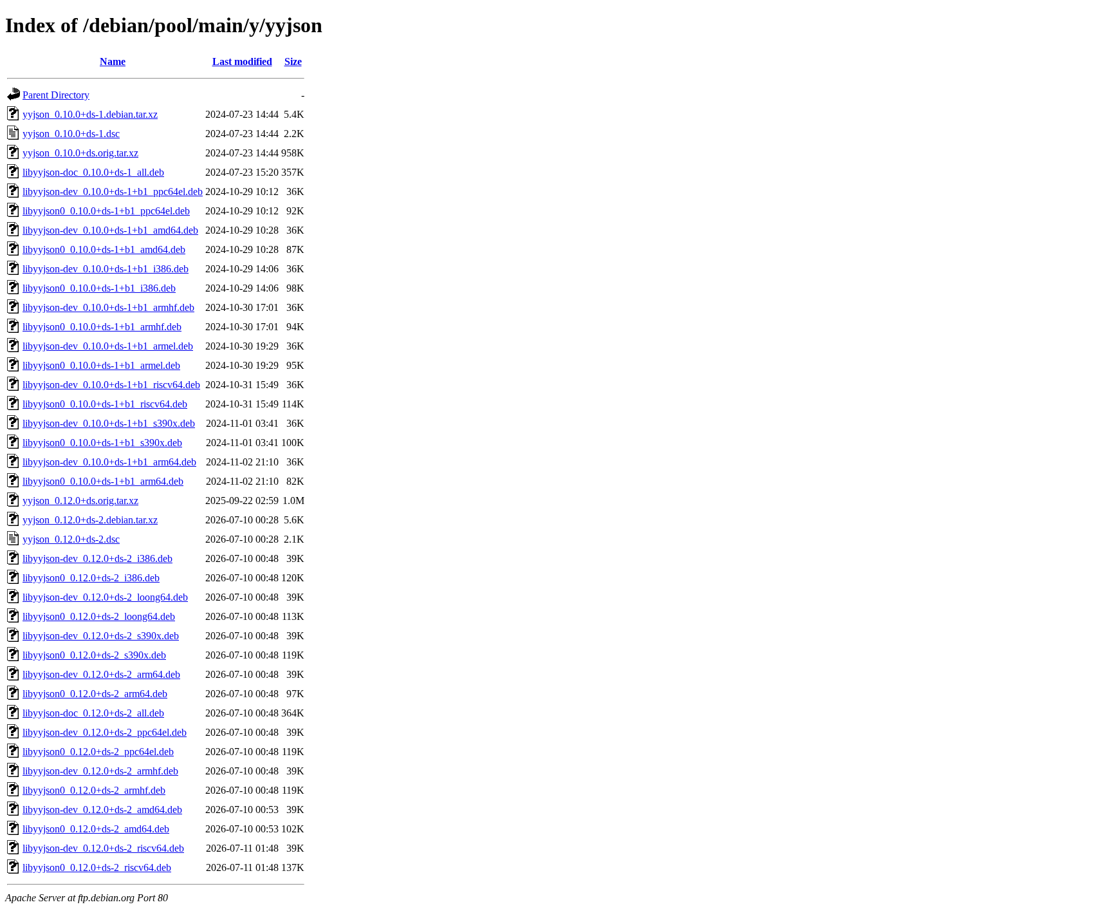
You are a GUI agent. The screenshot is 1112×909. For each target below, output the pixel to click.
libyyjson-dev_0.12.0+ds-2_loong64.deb (105, 597)
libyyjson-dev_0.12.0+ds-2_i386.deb (97, 558)
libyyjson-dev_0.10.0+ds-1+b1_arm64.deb (109, 461)
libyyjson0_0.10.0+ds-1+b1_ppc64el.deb (106, 210)
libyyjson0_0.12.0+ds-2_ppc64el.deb (98, 751)
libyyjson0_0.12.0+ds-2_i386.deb (91, 577)
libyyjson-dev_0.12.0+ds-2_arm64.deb (101, 674)
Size (293, 61)
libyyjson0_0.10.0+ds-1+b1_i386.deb (99, 288)
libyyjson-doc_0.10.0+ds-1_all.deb (93, 172)
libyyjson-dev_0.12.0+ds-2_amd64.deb (102, 809)
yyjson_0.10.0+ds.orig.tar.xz (80, 152)
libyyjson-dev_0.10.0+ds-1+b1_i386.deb (106, 268)
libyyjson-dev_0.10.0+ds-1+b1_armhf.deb (108, 307)
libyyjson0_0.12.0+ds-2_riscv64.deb (97, 867)
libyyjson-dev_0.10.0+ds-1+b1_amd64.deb (110, 230)
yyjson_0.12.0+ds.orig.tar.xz (80, 500)
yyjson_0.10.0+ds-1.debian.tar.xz (90, 114)
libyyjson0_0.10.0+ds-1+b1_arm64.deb (103, 481)
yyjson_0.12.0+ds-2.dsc (71, 539)
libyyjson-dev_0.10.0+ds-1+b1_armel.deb (108, 346)
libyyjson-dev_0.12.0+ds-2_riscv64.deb (103, 848)
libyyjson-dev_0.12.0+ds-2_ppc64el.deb (105, 732)
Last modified (242, 61)
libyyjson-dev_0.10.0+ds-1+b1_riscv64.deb (111, 384)
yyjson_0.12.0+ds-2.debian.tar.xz (90, 519)
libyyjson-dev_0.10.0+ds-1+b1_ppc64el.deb (113, 191)
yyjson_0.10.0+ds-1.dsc (71, 133)
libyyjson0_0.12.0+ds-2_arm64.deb (95, 693)
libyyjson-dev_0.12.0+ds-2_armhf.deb (100, 770)
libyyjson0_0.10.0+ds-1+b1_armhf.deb (102, 326)
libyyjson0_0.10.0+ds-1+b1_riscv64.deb (105, 403)
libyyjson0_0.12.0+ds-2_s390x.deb (94, 655)
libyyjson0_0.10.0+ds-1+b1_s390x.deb (102, 442)
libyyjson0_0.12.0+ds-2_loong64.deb (99, 616)
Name (112, 61)
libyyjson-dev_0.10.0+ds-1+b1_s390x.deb (109, 423)
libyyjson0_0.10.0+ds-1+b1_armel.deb (101, 365)
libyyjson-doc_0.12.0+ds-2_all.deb (93, 713)
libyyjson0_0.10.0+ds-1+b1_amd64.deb (104, 249)
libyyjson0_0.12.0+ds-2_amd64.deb (96, 828)
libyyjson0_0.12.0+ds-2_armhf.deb (94, 790)
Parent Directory (56, 94)
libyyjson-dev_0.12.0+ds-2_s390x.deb (101, 635)
